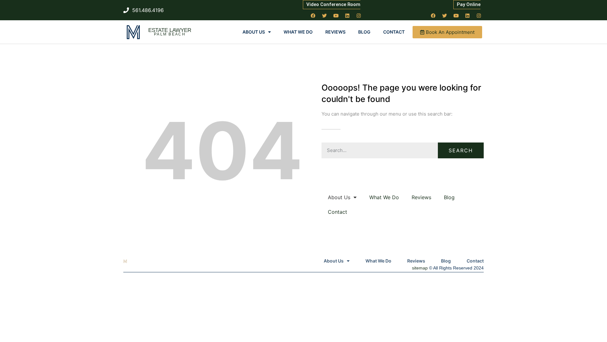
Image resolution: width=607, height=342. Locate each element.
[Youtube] (336, 15)
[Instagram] (359, 15)
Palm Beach (170, 34)
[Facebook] (313, 15)
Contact (394, 32)
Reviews (335, 32)
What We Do (298, 32)
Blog (364, 32)
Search (461, 150)
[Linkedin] (347, 15)
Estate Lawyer (169, 30)
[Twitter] (324, 15)
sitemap (420, 267)
